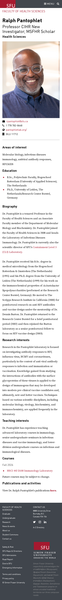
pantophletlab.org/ (16, 130)
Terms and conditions (11, 574)
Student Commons (10, 535)
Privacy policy (8, 579)
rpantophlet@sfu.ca (17, 121)
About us (6, 531)
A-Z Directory (38, 528)
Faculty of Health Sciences (23, 11)
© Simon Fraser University (13, 583)
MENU (50, 4)
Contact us (6, 539)
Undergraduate (8, 518)
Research (6, 522)
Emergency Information (12, 568)
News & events (8, 526)
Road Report (7, 560)
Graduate (6, 514)
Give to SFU (7, 564)
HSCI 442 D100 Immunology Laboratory (30, 470)
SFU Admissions (9, 555)
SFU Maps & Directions (12, 551)
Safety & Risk (8, 547)
